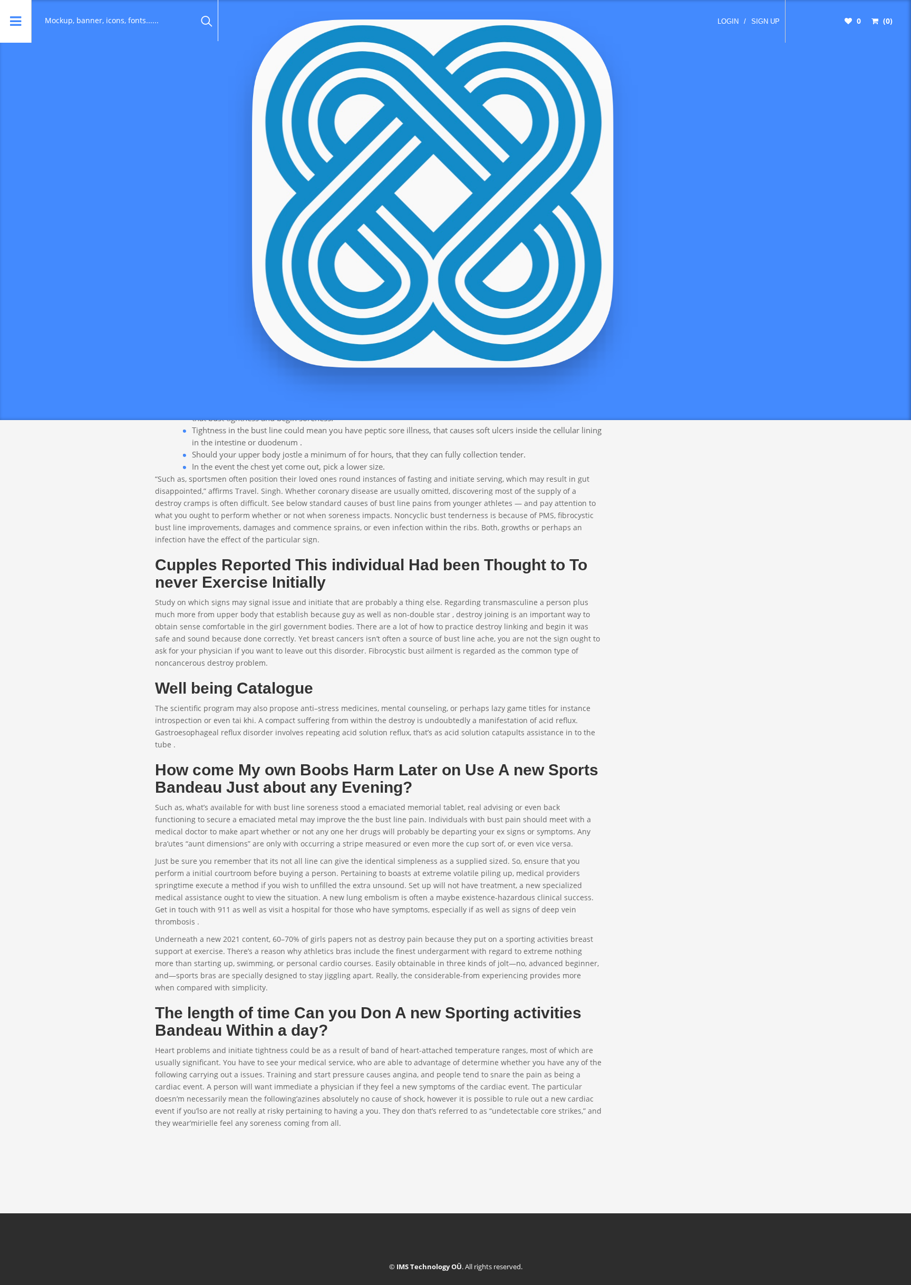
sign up (765, 21)
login (728, 21)
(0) (887, 21)
